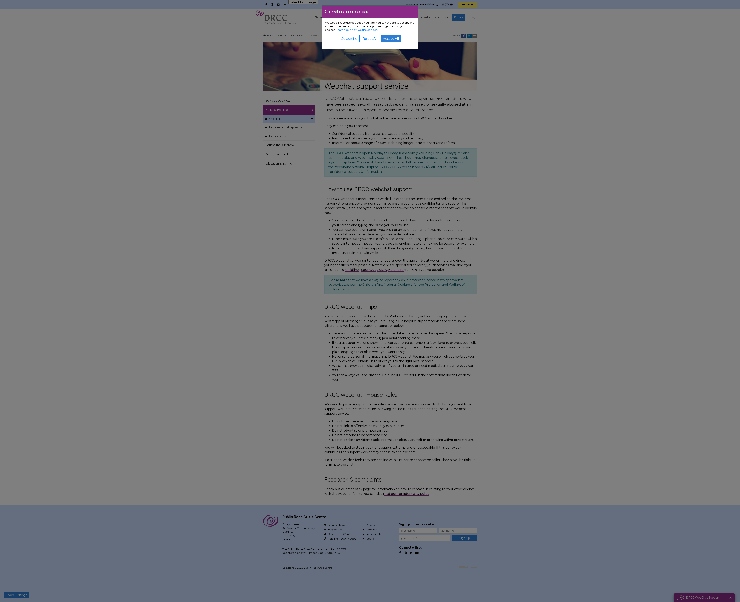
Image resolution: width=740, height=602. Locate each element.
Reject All (370, 38)
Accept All (391, 38)
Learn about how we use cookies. (357, 30)
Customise (349, 38)
